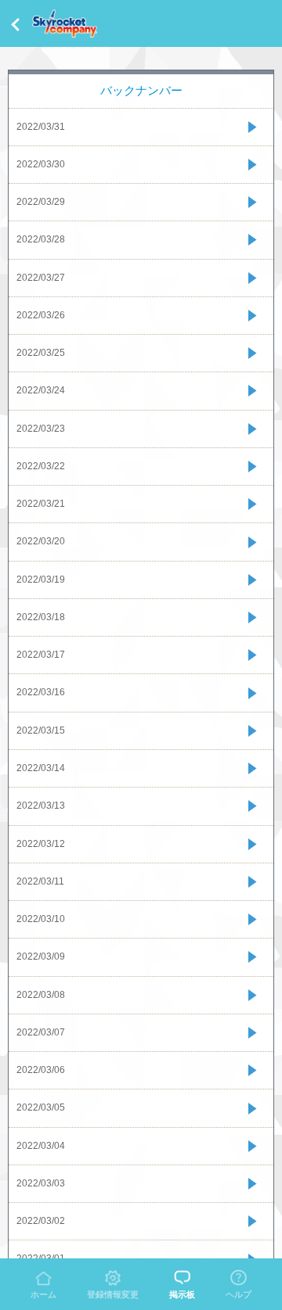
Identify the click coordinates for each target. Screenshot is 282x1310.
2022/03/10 (40, 919)
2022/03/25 (40, 352)
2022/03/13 (40, 805)
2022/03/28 (40, 239)
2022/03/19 (40, 579)
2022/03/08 (40, 995)
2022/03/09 (40, 956)
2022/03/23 (40, 428)
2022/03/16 (40, 692)
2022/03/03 (40, 1183)
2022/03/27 (40, 277)
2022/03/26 (40, 315)
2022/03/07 (40, 1032)
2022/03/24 (40, 390)
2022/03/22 (40, 466)
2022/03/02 (40, 1221)
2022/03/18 (40, 617)
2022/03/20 (40, 541)
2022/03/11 (40, 881)
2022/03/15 (40, 730)
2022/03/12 (40, 844)
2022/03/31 (40, 126)
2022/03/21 (40, 503)
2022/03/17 (40, 654)
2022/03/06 (40, 1070)
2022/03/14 (40, 768)
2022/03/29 (40, 201)
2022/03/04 (40, 1145)
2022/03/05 (40, 1107)
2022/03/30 (40, 164)
